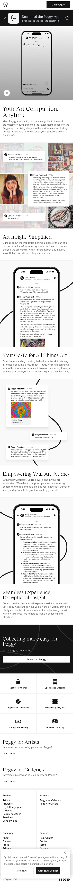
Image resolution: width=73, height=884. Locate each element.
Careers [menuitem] (7, 841)
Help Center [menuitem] (46, 837)
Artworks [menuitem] (8, 803)
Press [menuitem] (6, 844)
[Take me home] (5, 4)
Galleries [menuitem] (7, 810)
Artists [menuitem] (6, 800)
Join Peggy (58, 4)
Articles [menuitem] (7, 848)
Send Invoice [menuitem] (10, 820)
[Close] (65, 852)
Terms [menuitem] (43, 844)
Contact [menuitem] (44, 841)
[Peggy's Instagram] (64, 879)
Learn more (9, 753)
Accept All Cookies (48, 870)
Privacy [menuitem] (44, 848)
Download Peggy (36, 659)
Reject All (22, 870)
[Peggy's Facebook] (60, 879)
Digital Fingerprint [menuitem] (12, 807)
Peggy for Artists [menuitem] (49, 803)
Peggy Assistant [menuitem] (12, 813)
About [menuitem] (6, 837)
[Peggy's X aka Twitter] (68, 879)
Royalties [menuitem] (8, 817)
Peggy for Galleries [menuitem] (50, 800)
